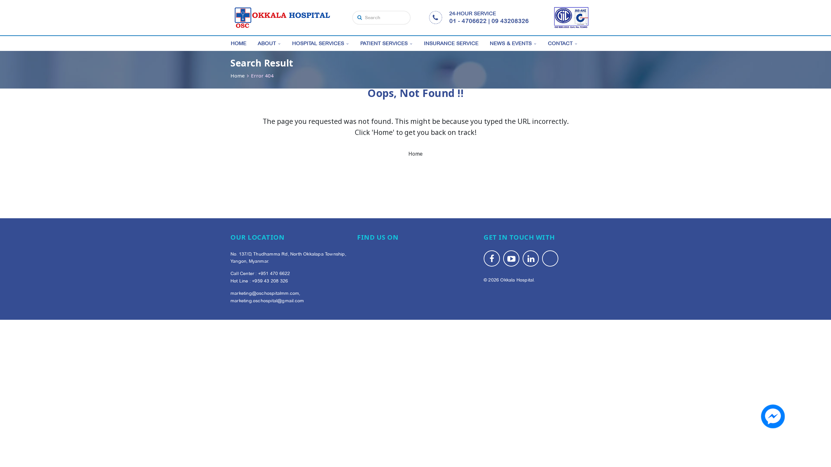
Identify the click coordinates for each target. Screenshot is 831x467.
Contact (560, 43)
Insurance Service (451, 43)
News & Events (511, 43)
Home (238, 43)
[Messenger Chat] (773, 416)
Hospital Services (318, 43)
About (267, 43)
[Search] (359, 17)
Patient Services (384, 43)
